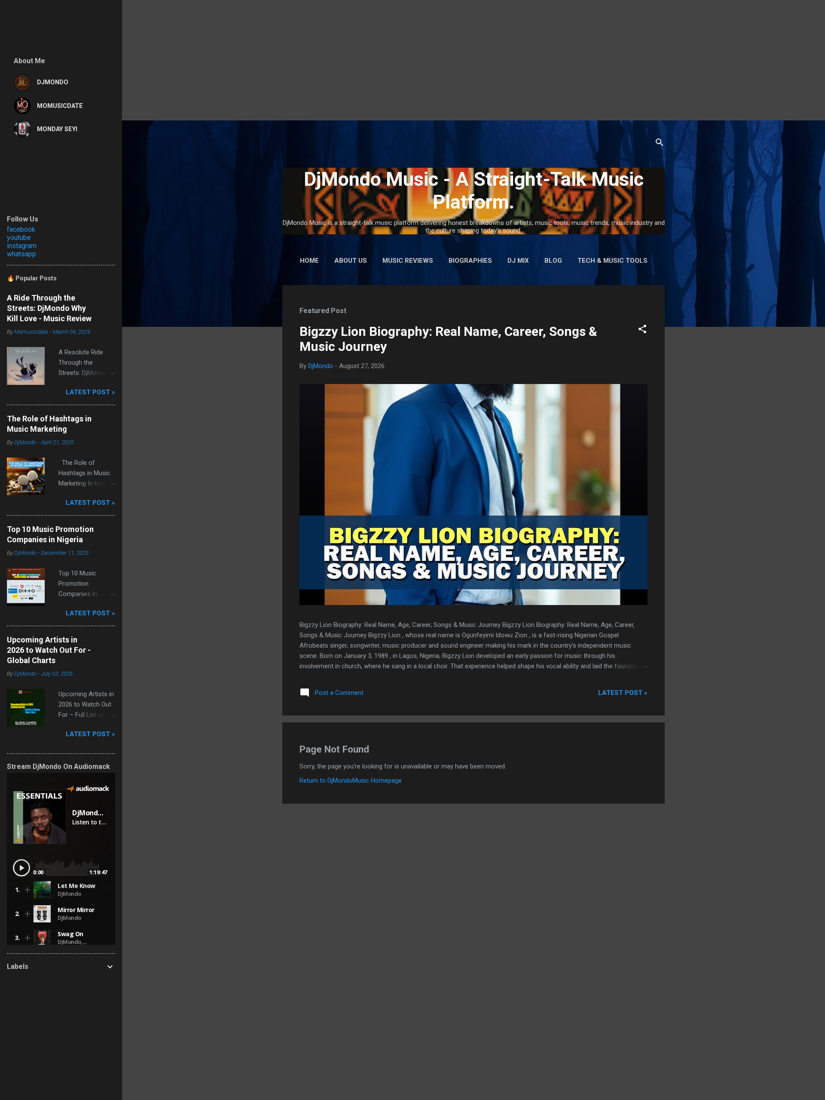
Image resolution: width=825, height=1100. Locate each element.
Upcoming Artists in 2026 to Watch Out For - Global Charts (49, 650)
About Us (350, 260)
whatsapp (21, 254)
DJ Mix (518, 260)
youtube (19, 238)
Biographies (470, 260)
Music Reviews (407, 260)
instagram (22, 246)
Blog (553, 260)
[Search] (659, 144)
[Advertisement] (258, 60)
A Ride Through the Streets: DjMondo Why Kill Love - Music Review (49, 308)
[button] (642, 330)
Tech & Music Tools (613, 260)
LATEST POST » (623, 693)
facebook (21, 229)
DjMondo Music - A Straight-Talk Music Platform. (474, 190)
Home (309, 260)
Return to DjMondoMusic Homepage (350, 780)
